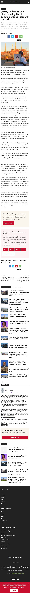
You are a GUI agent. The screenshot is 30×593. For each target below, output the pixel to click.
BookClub (3, 501)
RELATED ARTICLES (6, 287)
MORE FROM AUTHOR (17, 287)
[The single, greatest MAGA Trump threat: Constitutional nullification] (4, 338)
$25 (11, 249)
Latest (2, 497)
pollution (3, 262)
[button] (28, 2)
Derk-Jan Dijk (10, 451)
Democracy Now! (5, 539)
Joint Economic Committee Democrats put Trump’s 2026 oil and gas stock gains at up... (18, 471)
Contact (2, 522)
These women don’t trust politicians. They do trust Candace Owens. (17, 455)
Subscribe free (8, 223)
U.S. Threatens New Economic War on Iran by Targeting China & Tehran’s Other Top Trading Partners (19, 309)
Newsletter (3, 495)
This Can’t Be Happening (6, 533)
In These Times (4, 548)
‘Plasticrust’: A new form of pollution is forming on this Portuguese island (7, 279)
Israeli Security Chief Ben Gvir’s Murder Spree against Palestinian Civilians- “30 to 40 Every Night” (18, 362)
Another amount (8, 254)
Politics (2, 294)
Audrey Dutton (11, 482)
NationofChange (9, 33)
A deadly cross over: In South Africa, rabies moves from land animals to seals (19, 369)
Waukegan (8, 262)
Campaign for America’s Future (8, 535)
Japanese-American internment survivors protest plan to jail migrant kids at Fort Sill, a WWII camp (22, 280)
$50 (17, 249)
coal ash (10, 260)
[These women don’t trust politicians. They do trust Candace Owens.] (4, 326)
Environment (3, 9)
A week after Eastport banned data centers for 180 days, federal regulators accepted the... (17, 463)
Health (2, 318)
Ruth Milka (4, 30)
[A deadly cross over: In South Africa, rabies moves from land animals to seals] (4, 370)
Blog (2, 499)
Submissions (4, 520)
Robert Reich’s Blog (5, 531)
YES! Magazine (4, 546)
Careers (2, 516)
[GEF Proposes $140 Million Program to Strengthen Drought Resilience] (4, 376)
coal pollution (16, 260)
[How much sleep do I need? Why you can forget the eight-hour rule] (4, 450)
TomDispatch (4, 537)
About (2, 512)
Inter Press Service (5, 544)
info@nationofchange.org (18, 573)
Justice (2, 331)
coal (6, 260)
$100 (23, 249)
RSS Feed (3, 503)
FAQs (2, 518)
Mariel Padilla (11, 458)
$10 (5, 249)
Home (2, 493)
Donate (2, 514)
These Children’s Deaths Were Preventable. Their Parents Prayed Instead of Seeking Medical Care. (18, 316)
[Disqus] (15, 406)
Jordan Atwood (11, 474)
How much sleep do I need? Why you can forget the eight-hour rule (18, 448)
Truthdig (3, 541)
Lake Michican (23, 260)
